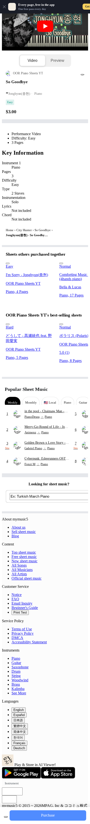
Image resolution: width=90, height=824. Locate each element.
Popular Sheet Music (26, 389)
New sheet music (24, 561)
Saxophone (20, 667)
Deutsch (19, 748)
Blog (15, 536)
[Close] (4, 7)
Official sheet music (27, 578)
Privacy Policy (23, 633)
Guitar (16, 663)
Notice (17, 595)
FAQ (15, 599)
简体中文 (19, 732)
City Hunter (24, 230)
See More (19, 693)
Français (19, 743)
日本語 (18, 720)
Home (9, 230)
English (18, 710)
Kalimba (18, 689)
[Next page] (81, 389)
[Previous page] (72, 389)
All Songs (19, 565)
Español (19, 715)
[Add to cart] (6, 817)
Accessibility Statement (29, 642)
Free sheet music (24, 557)
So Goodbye (43, 230)
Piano (16, 658)
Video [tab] (32, 60)
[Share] (82, 74)
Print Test (20, 612)
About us (18, 527)
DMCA (17, 638)
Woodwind (20, 680)
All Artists (19, 574)
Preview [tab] (57, 60)
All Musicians (22, 570)
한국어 (18, 737)
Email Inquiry (22, 603)
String (16, 676)
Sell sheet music (24, 532)
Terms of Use (22, 629)
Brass (16, 684)
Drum (16, 671)
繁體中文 (19, 726)
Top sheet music (24, 552)
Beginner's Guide (25, 608)
